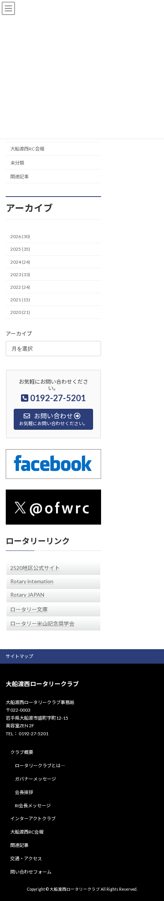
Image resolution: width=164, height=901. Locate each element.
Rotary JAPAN (27, 594)
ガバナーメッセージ (35, 779)
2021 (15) (20, 299)
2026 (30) (20, 236)
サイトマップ (19, 656)
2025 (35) (20, 249)
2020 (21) (20, 312)
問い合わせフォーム (30, 872)
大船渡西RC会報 (27, 149)
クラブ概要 (21, 752)
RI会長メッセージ (33, 805)
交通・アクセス (26, 858)
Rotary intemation (31, 581)
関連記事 (19, 176)
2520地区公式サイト (35, 568)
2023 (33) (20, 274)
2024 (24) (20, 261)
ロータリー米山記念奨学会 (42, 623)
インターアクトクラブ (33, 819)
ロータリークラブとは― (40, 765)
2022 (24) (20, 287)
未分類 (17, 162)
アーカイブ (19, 333)
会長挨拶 (24, 792)
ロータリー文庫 (29, 609)
